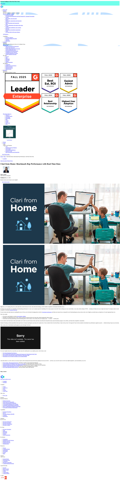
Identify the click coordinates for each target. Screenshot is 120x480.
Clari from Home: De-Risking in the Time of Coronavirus (14, 363)
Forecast (13, 29)
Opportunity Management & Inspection (10, 405)
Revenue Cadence (6, 425)
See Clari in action (6, 154)
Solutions (5, 42)
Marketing (8, 58)
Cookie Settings (6, 473)
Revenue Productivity (7, 421)
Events (7, 121)
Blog (6, 119)
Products (4, 10)
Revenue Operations (7, 429)
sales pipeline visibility (21, 316)
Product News (10, 160)
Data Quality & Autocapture (8, 401)
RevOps (7, 56)
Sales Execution (3, 160)
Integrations (8, 40)
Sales (7, 57)
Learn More (2, 3)
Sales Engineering (9, 62)
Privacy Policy (6, 470)
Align (14, 25)
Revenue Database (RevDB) (11, 38)
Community (5, 461)
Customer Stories (9, 116)
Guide (13, 31)
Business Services (9, 66)
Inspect (14, 20)
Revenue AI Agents (20, 16)
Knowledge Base (6, 460)
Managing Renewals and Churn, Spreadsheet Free (13, 365)
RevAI (4, 413)
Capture (11, 18)
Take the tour (5, 45)
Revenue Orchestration (7, 424)
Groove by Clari (12, 152)
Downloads (8, 117)
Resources (5, 70)
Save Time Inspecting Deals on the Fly (10, 367)
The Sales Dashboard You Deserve (10, 353)
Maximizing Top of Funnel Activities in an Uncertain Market (15, 356)
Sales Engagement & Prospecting (9, 403)
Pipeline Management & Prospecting (13, 49)
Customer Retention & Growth (12, 54)
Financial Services (9, 67)
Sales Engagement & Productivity (12, 47)
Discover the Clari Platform (8, 14)
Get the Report (9, 140)
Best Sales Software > (7, 113)
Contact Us (5, 387)
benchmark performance (47, 312)
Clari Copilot (11, 149)
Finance (7, 61)
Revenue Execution (7, 422)
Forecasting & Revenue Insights (12, 51)
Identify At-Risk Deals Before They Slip (11, 366)
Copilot (13, 27)
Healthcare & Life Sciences (11, 65)
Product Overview (6, 400)
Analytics (7, 39)
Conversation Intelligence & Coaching (10, 404)
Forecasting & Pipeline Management (10, 407)
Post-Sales (8, 60)
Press (7, 124)
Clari (11, 147)
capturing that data (13, 310)
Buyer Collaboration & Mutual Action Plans (11, 406)
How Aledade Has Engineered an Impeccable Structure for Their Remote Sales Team (20, 354)
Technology (8, 64)
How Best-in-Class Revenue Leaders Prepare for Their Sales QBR (16, 355)
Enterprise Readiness (7, 411)
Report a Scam (6, 468)
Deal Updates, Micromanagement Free (10, 362)
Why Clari (5, 9)
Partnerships (8, 118)
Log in (9, 379)
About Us (7, 115)
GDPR (4, 471)
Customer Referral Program (8, 463)
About (4, 386)
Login (4, 143)
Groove (12, 22)
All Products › (5, 34)
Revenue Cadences (9, 37)
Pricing (4, 142)
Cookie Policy (6, 472)
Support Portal (6, 459)
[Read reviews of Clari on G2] (3, 478)
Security (4, 467)
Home (1, 156)
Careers (7, 120)
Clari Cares (8, 122)
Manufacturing (8, 69)
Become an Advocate (7, 462)
